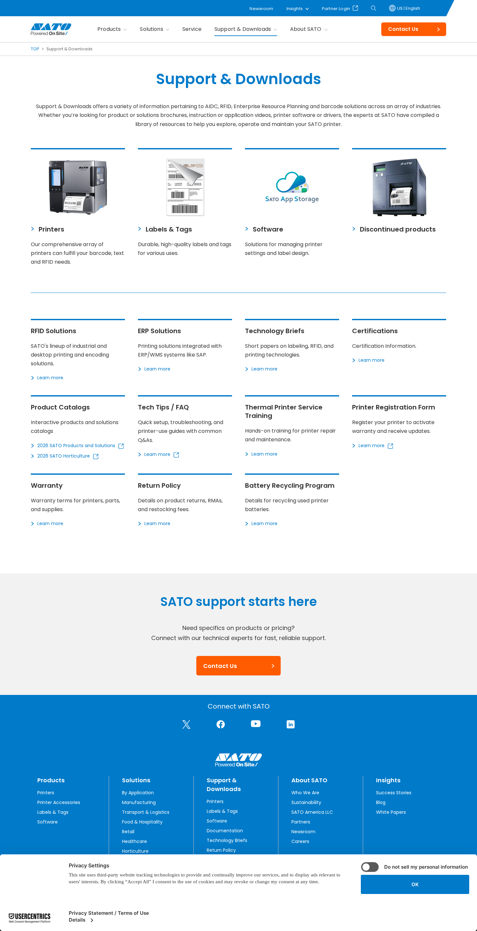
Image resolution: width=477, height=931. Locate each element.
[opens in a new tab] (186, 724)
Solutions (151, 29)
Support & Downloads (242, 29)
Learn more (50, 377)
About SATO (306, 29)
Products (109, 29)
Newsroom (261, 8)
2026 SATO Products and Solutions (76, 445)
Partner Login (336, 8)
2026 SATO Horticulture (63, 456)
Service (192, 29)
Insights (295, 8)
